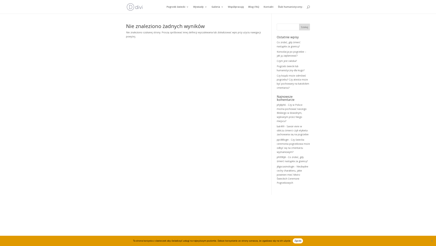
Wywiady (198, 7)
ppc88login (283, 139)
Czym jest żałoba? (287, 61)
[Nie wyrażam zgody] (431, 241)
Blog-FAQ (253, 7)
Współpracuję (236, 7)
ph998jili (281, 157)
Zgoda (297, 240)
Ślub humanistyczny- (290, 7)
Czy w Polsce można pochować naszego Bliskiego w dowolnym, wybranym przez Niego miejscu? (292, 113)
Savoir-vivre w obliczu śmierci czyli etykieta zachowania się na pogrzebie (293, 130)
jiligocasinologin (285, 166)
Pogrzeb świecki (176, 7)
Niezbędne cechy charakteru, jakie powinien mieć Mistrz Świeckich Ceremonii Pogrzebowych (292, 174)
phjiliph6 (281, 104)
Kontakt (269, 7)
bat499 (280, 126)
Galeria (216, 7)
